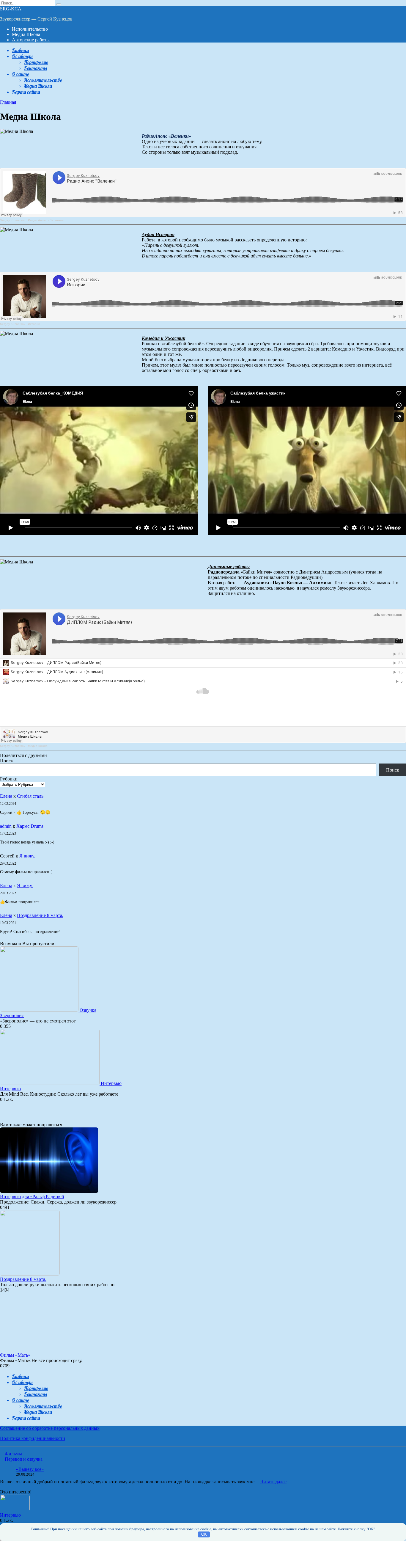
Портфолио (36, 62)
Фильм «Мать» (15, 1355)
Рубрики (9, 778)
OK (204, 1534)
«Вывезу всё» (30, 1469)
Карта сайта (26, 92)
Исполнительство (30, 29)
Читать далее (273, 1481)
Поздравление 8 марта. (40, 915)
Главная (20, 50)
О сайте (20, 74)
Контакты (35, 68)
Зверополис (12, 1015)
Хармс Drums (29, 826)
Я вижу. (27, 855)
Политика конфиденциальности (32, 1438)
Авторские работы (31, 39)
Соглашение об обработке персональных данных (50, 1428)
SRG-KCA (10, 8)
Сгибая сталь (30, 796)
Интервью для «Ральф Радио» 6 (32, 1196)
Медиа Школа (38, 745)
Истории (34, 324)
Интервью (10, 1088)
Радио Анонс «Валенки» (46, 220)
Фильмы (13, 1453)
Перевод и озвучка (24, 1459)
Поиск (6, 760)
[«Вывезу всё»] (5, 1473)
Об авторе (22, 56)
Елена (6, 796)
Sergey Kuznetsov (12, 220)
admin (6, 826)
